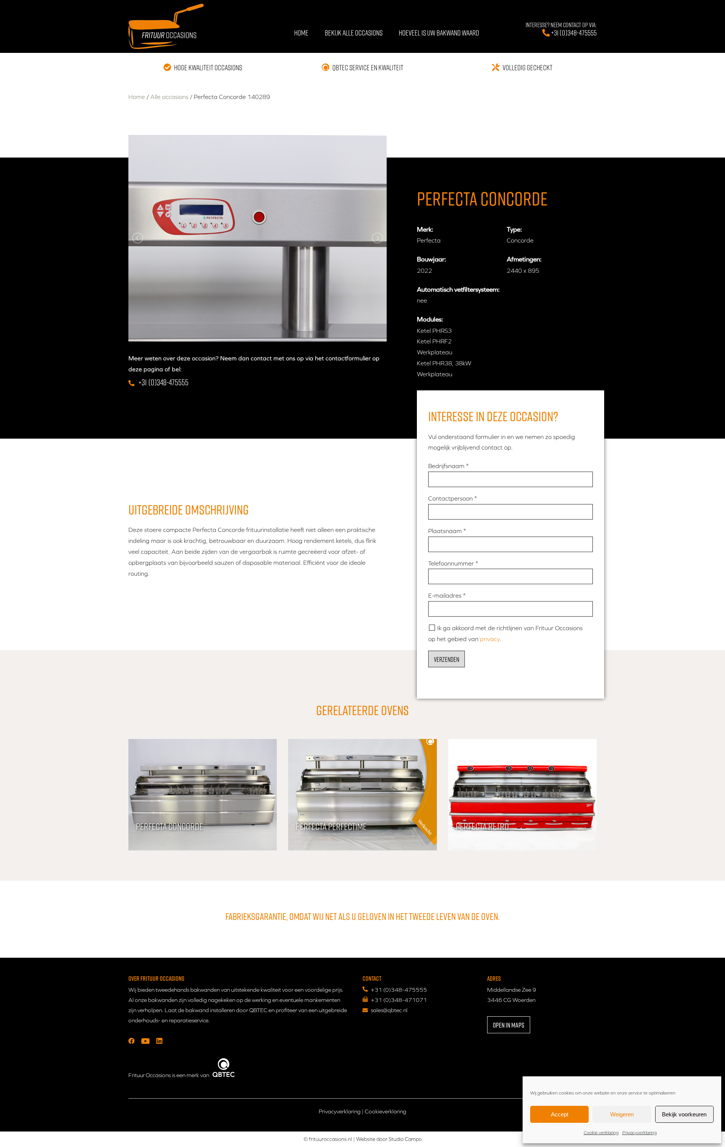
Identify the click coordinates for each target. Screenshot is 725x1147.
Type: (514, 229)
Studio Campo (405, 1139)
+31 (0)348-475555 (561, 29)
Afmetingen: (524, 259)
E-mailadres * (447, 595)
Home (301, 32)
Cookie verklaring (601, 1132)
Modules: (430, 319)
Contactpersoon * (452, 498)
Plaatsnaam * (447, 530)
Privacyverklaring (639, 1132)
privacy (490, 638)
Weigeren (622, 1114)
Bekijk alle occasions (354, 32)
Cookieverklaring (385, 1111)
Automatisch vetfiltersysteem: (458, 289)
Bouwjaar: (431, 259)
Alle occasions (169, 96)
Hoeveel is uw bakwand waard (439, 32)
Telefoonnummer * (453, 563)
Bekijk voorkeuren (684, 1114)
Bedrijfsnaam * (448, 466)
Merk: (425, 229)
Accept (559, 1114)
